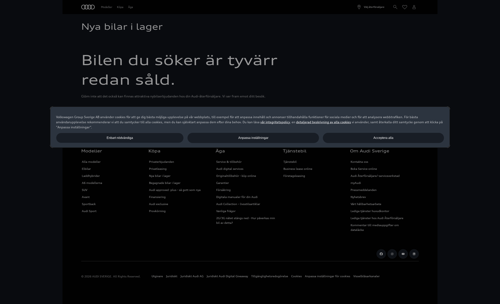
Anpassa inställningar (253, 137)
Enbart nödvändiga (120, 137)
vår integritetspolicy (275, 122)
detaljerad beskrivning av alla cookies (323, 122)
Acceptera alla (383, 137)
